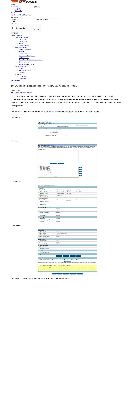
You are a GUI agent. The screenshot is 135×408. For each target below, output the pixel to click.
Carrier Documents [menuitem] (25, 49)
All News (16, 92)
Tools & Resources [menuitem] (21, 47)
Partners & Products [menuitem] (21, 37)
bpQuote (18, 9)
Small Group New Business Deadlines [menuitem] (31, 60)
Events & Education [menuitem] (21, 66)
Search (37, 6)
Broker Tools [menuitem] (23, 54)
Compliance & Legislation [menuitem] (27, 56)
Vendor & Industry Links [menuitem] (26, 64)
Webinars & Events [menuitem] (25, 70)
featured (29, 92)
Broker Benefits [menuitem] (24, 45)
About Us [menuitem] (18, 74)
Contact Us (18, 11)
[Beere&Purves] (25, 2)
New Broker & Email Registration (21, 15)
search (13, 6)
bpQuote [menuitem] (22, 51)
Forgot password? (17, 35)
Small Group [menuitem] (23, 39)
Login (13, 17)
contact (30, 278)
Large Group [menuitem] (23, 41)
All (12, 92)
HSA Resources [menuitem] (24, 58)
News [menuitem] (21, 68)
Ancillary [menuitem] (21, 43)
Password (14, 19)
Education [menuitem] (22, 72)
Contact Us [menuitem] (22, 78)
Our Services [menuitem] (23, 76)
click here (58, 111)
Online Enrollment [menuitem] (24, 62)
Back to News (15, 80)
